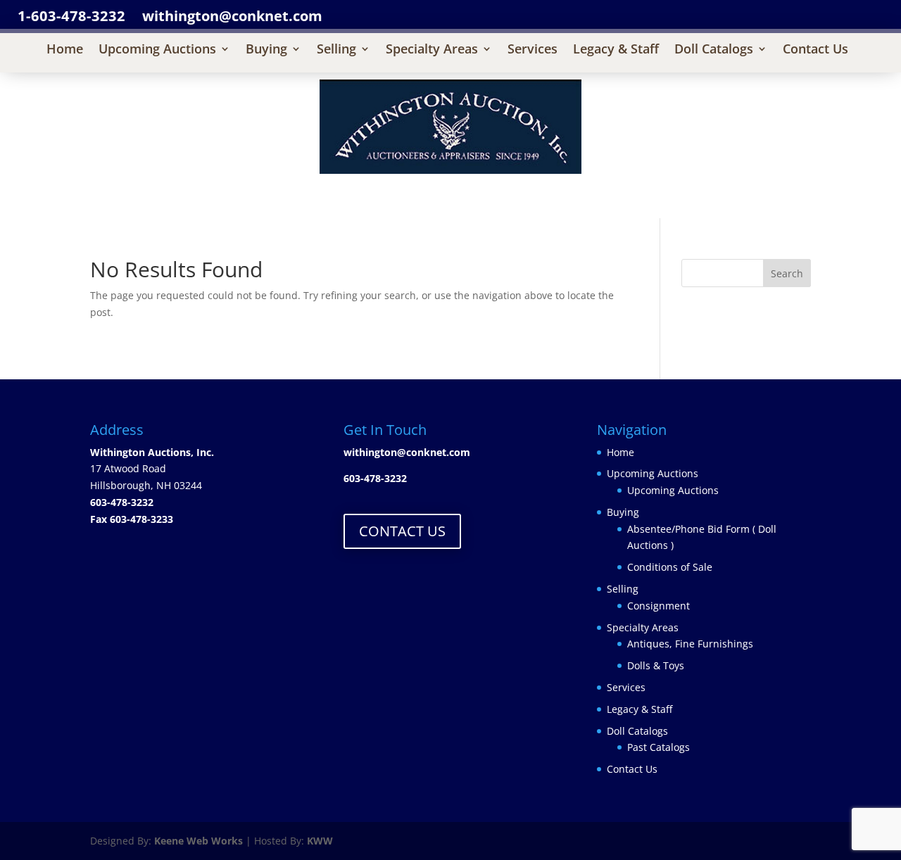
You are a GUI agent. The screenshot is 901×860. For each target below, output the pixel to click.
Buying (266, 50)
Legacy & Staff (616, 50)
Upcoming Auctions (157, 50)
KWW (320, 840)
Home (64, 50)
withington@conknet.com (407, 452)
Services (532, 50)
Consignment (658, 605)
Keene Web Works (198, 840)
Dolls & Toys (655, 665)
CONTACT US (402, 530)
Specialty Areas (432, 50)
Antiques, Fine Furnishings (690, 643)
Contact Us (815, 50)
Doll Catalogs (713, 50)
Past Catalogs (658, 747)
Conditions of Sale (669, 567)
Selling (336, 50)
